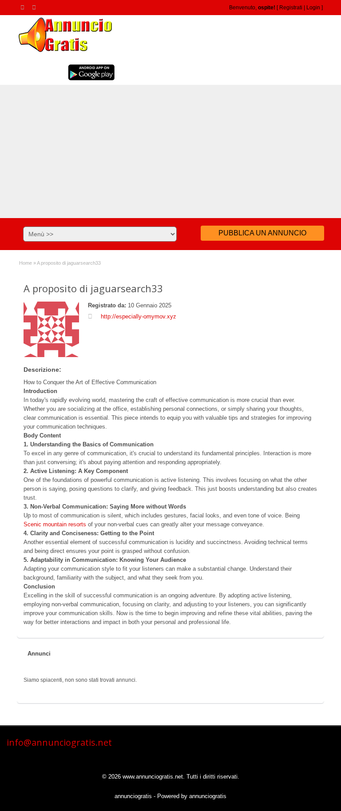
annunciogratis (133, 796)
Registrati (290, 7)
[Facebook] (35, 7)
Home (25, 263)
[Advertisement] (170, 151)
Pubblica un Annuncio (262, 233)
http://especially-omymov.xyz (138, 316)
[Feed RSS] (24, 7)
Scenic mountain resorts (55, 524)
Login (313, 7)
